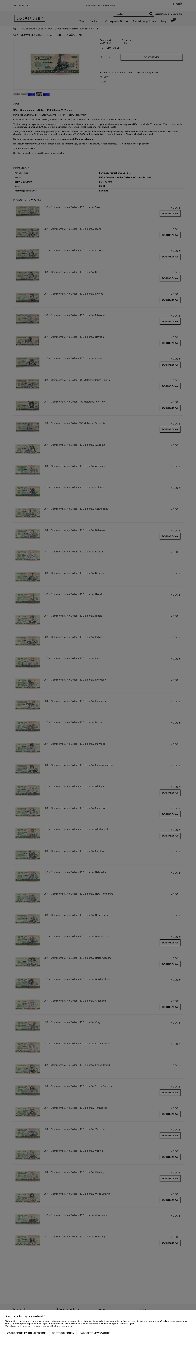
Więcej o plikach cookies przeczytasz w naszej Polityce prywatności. (39, 1326)
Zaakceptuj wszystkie (95, 1333)
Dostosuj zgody (63, 1333)
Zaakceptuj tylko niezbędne (26, 1333)
